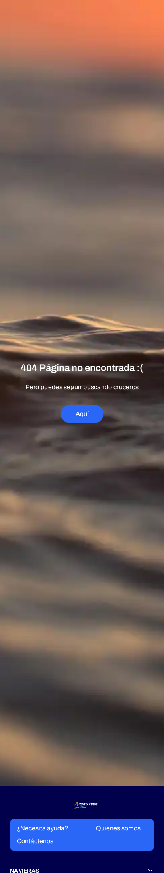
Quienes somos (118, 828)
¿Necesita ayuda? (42, 828)
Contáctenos (35, 841)
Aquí (82, 413)
